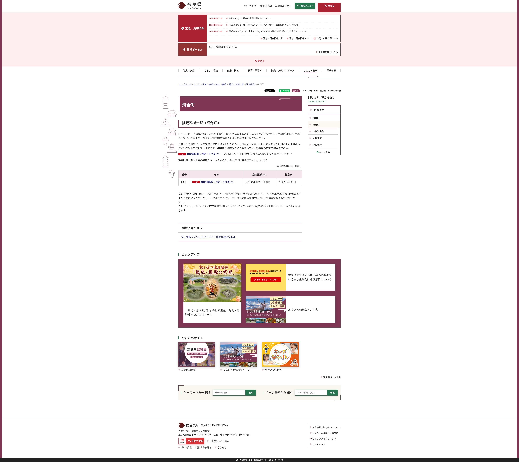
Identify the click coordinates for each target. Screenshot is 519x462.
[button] (251, 6)
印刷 (296, 91)
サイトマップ (318, 444)
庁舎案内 (221, 447)
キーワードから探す (197, 392)
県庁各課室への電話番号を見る (196, 447)
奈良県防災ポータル (328, 52)
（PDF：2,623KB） (217, 182)
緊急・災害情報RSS (299, 38)
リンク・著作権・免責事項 (325, 433)
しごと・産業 (200, 84)
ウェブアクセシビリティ (324, 439)
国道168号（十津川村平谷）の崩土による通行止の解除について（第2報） (265, 25)
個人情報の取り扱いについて (326, 427)
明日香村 (317, 145)
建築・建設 (214, 84)
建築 (224, 84)
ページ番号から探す (279, 392)
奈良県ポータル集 (332, 377)
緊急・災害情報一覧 (273, 38)
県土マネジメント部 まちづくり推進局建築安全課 (209, 237)
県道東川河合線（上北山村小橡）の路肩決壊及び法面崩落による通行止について (268, 31)
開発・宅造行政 (236, 84)
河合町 (316, 124)
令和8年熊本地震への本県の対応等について (250, 18)
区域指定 (250, 84)
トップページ (184, 84)
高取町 (316, 118)
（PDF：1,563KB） (203, 154)
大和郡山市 (318, 131)
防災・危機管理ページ (327, 38)
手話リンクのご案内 (219, 441)
